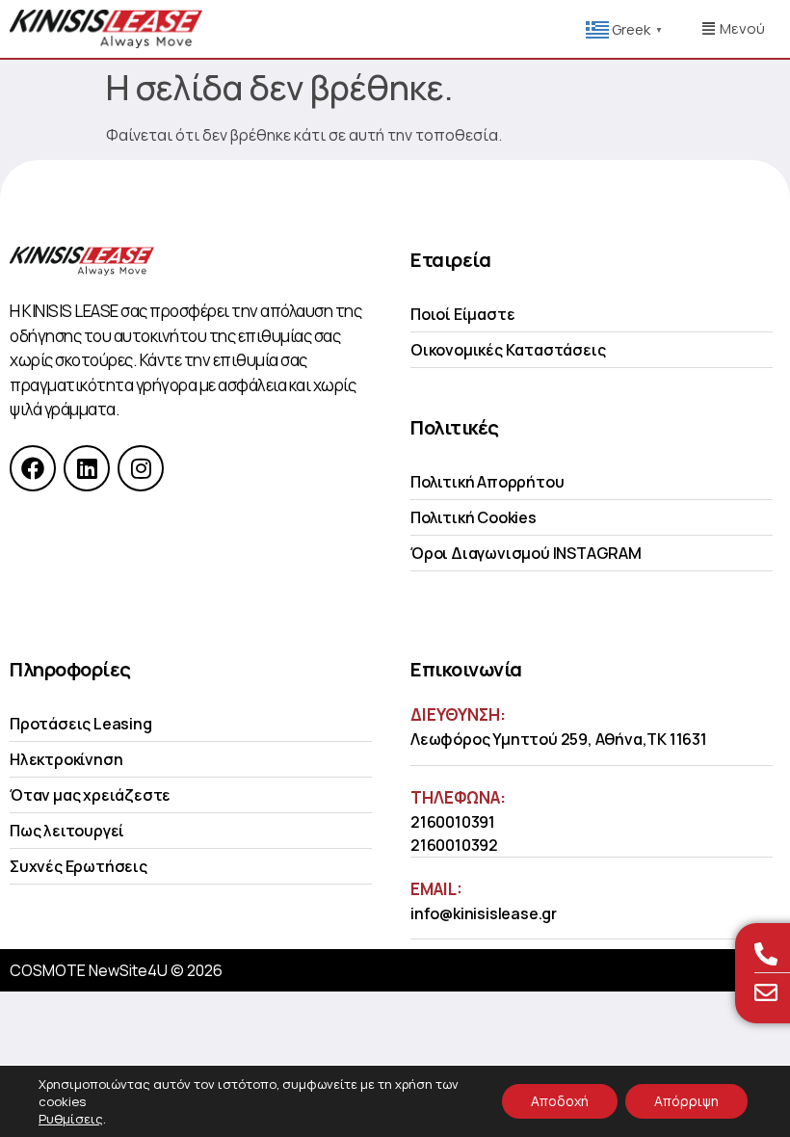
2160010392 (454, 845)
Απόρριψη (686, 1101)
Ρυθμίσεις (71, 1118)
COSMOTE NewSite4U (89, 970)
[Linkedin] (87, 468)
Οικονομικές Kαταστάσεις (507, 349)
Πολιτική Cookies (473, 517)
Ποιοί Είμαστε (462, 314)
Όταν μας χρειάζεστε (90, 795)
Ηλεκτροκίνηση (66, 759)
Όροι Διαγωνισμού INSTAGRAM (526, 553)
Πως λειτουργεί (67, 830)
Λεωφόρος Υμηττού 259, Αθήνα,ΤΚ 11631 (558, 739)
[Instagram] (141, 468)
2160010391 (452, 822)
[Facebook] (33, 468)
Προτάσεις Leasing (81, 723)
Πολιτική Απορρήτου (487, 481)
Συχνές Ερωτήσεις (78, 866)
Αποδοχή (560, 1101)
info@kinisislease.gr (483, 913)
